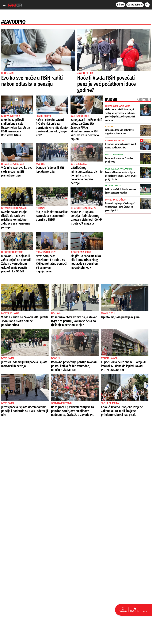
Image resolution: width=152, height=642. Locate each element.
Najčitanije (134, 611)
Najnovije (123, 611)
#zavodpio (13, 22)
